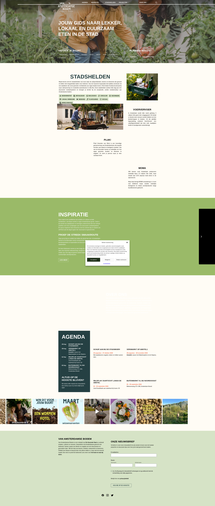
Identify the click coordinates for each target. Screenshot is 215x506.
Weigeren (107, 259)
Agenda (133, 57)
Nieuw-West (74, 54)
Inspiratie (73, 214)
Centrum (63, 54)
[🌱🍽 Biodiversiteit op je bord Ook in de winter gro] (67, 411)
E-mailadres (115, 452)
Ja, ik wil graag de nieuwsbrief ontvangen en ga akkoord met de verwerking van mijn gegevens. (133, 472)
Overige (62, 58)
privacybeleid (124, 478)
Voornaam (113, 462)
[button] (127, 242)
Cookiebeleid (106, 263)
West (98, 54)
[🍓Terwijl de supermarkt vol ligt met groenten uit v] (41, 411)
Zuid (104, 54)
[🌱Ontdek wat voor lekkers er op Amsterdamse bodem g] (145, 411)
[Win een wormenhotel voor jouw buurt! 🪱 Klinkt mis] (15, 411)
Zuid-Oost (113, 54)
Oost (91, 54)
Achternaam (138, 462)
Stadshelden (90, 77)
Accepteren (93, 259)
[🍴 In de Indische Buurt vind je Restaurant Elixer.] (93, 411)
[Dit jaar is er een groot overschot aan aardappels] (119, 411)
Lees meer (63, 260)
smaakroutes (148, 57)
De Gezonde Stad (91, 442)
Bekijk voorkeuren (121, 259)
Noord (84, 54)
